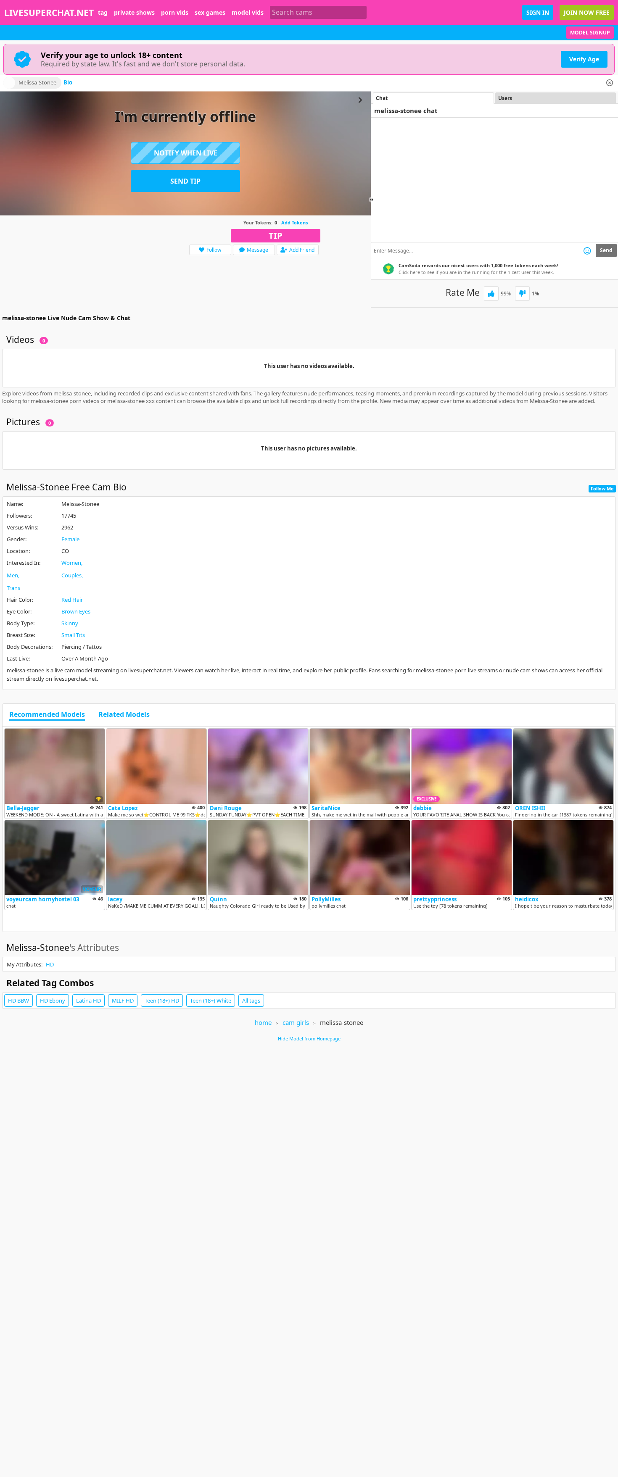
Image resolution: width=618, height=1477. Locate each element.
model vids (248, 12)
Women (71, 562)
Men (12, 575)
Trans (13, 588)
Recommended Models (47, 715)
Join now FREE (587, 12)
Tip (276, 235)
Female (70, 539)
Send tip (185, 181)
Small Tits (73, 635)
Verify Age (584, 59)
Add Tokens (294, 222)
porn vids (174, 12)
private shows (134, 12)
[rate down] (522, 293)
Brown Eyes (75, 611)
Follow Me (602, 488)
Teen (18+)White (210, 1000)
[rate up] (491, 293)
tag (103, 12)
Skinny (69, 623)
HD (50, 964)
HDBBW (18, 1000)
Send (606, 250)
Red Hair (72, 599)
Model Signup (590, 32)
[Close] (609, 83)
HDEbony (52, 1000)
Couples (71, 575)
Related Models (124, 715)
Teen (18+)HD (162, 1000)
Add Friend (301, 249)
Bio (67, 82)
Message (257, 249)
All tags (251, 1000)
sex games (210, 12)
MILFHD (123, 1000)
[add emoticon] (587, 250)
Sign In (537, 12)
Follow (213, 249)
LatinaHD (88, 1000)
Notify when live (185, 153)
